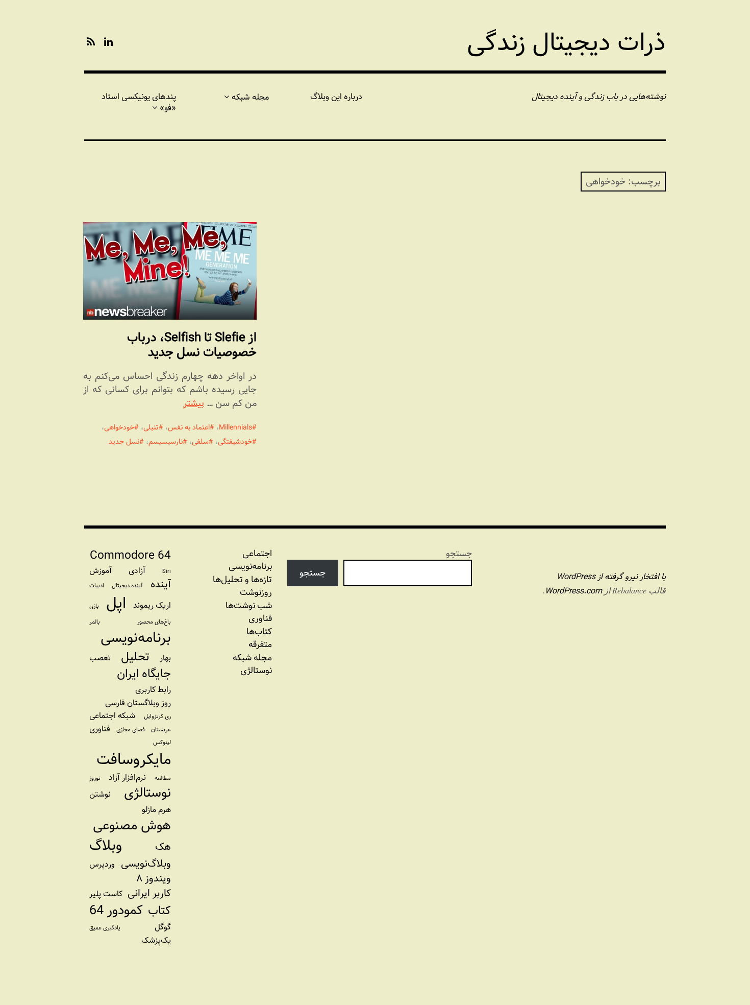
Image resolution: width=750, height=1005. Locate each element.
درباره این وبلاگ (336, 97)
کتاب (159, 911)
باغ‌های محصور (154, 622)
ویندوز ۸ (153, 878)
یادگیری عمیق (104, 928)
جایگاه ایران (144, 674)
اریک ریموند (152, 605)
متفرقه (260, 644)
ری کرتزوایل (157, 716)
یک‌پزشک (156, 940)
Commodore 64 (130, 555)
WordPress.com (573, 591)
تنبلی (151, 427)
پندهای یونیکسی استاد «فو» (139, 102)
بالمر (94, 622)
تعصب (100, 658)
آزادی (137, 571)
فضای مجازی (130, 730)
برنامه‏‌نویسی (250, 566)
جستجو (459, 553)
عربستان (161, 730)
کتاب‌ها (259, 631)
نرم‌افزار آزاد (127, 777)
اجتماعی (257, 553)
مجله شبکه (250, 97)
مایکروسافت (133, 759)
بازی (94, 606)
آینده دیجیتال (127, 586)
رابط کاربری (153, 690)
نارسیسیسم (165, 442)
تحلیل (135, 657)
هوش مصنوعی (132, 825)
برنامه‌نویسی (136, 638)
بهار (165, 658)
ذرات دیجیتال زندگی (566, 42)
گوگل (163, 927)
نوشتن (100, 794)
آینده (161, 584)
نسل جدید (124, 442)
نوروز (95, 778)
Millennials (235, 427)
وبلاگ (105, 845)
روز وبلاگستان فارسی (138, 703)
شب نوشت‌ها (249, 605)
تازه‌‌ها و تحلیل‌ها (242, 579)
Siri (166, 571)
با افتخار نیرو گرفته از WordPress (611, 577)
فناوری (260, 618)
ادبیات (96, 586)
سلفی (200, 442)
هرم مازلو (156, 810)
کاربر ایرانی (149, 893)
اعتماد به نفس (189, 427)
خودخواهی (119, 427)
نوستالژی (256, 670)
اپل (116, 603)
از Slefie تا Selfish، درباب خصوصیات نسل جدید (192, 345)
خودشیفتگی (235, 442)
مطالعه (163, 778)
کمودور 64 (116, 910)
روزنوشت (256, 592)
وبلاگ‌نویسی (146, 863)
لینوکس (162, 742)
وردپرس (102, 864)
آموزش (100, 571)
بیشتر (193, 403)
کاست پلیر (105, 894)
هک (163, 847)
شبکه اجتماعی (112, 716)
